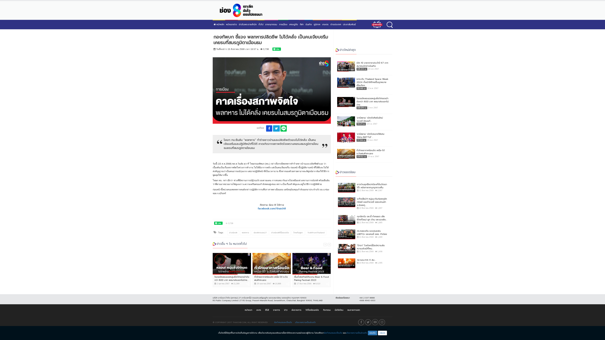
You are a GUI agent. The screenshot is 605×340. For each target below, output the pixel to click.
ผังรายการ (296, 310)
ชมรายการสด (353, 310)
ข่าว (286, 310)
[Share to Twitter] (276, 128)
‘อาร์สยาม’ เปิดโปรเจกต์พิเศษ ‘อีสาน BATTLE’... (370, 136)
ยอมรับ (372, 332)
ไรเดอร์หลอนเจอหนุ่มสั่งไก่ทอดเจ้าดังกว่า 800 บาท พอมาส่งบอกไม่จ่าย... (231, 278)
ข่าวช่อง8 (233, 232)
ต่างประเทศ (335, 24)
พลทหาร (245, 232)
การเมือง (283, 24)
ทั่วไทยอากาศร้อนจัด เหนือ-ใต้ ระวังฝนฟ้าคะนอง (271, 278)
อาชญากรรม (271, 24)
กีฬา (302, 24)
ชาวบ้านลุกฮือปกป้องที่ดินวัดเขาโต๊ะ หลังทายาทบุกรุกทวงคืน (372, 186)
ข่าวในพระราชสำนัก (248, 24)
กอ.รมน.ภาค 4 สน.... (366, 260)
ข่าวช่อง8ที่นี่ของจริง (280, 232)
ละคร (258, 310)
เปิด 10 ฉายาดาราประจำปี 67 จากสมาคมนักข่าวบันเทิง (372, 64)
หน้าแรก (248, 310)
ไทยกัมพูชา (298, 232)
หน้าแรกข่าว (231, 24)
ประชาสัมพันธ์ (349, 24)
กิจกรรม (327, 310)
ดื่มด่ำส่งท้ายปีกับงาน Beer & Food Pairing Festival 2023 (311, 278)
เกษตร (325, 24)
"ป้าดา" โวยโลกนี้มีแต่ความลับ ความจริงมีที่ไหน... (371, 247)
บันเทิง (308, 24)
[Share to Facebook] (269, 128)
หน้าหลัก (220, 24)
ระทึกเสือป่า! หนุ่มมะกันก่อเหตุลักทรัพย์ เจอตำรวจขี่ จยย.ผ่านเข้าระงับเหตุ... (372, 202)
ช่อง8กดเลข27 (260, 232)
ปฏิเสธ (382, 332)
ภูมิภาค (317, 24)
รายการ (276, 310)
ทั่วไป (261, 24)
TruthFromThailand (316, 232)
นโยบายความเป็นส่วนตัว (305, 322)
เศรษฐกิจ (293, 24)
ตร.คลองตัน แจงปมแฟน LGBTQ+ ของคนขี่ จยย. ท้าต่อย (372, 233)
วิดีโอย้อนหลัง (312, 310)
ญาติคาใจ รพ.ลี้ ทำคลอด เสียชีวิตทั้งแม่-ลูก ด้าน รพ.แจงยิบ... (372, 218)
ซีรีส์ (267, 310)
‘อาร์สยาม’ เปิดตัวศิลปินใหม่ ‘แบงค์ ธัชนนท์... (370, 119)
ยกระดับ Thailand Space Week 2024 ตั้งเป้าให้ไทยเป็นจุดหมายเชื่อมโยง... (372, 82)
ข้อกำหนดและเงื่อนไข (283, 322)
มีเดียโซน (339, 310)
